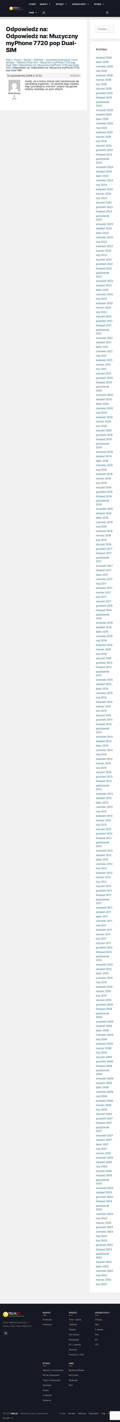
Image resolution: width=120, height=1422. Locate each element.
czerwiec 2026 (104, 66)
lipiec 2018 (102, 517)
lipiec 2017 (102, 574)
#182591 (75, 75)
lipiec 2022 (102, 289)
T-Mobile (99, 1329)
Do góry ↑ (8, 1418)
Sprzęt (60, 4)
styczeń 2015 (103, 715)
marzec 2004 (103, 1222)
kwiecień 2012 (104, 872)
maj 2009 (101, 1039)
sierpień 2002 (104, 1261)
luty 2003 (101, 1240)
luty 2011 (101, 938)
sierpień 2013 (104, 798)
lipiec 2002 (102, 1266)
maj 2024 (101, 184)
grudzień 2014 (104, 719)
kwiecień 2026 (104, 75)
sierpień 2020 (104, 399)
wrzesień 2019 (104, 451)
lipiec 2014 (102, 745)
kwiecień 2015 (104, 701)
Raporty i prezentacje (53, 1370)
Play (97, 1324)
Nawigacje (74, 1339)
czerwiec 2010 (104, 977)
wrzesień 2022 (104, 281)
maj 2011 (101, 925)
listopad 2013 (104, 781)
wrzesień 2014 (104, 736)
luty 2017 (101, 596)
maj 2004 (101, 1218)
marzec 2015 (103, 706)
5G (96, 1339)
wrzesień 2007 (104, 1135)
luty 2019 (101, 482)
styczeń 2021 (103, 373)
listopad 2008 (104, 1065)
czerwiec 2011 (104, 920)
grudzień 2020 (104, 377)
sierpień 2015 (103, 684)
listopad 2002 (104, 1249)
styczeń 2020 (104, 430)
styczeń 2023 (104, 259)
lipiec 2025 (102, 119)
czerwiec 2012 (104, 864)
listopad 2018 (104, 496)
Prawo (46, 1390)
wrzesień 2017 (104, 565)
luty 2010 (101, 995)
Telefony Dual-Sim (27, 62)
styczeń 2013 (103, 829)
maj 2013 (101, 811)
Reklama (47, 1400)
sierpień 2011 (103, 912)
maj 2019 (101, 469)
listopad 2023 (104, 211)
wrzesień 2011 (104, 907)
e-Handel (47, 1395)
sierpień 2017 (103, 570)
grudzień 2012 (104, 833)
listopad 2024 (104, 154)
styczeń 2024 (104, 202)
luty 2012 (101, 881)
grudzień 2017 (104, 548)
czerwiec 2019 (104, 465)
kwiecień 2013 (104, 815)
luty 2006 (101, 1166)
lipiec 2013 (102, 802)
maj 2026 (101, 70)
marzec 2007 (103, 1153)
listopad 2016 (104, 610)
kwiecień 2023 (104, 246)
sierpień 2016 (104, 627)
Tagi (103, 1413)
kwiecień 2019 (104, 474)
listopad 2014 (104, 724)
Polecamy (47, 1324)
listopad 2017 (104, 553)
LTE (96, 1344)
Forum (17, 59)
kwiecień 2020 (104, 417)
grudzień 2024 (104, 150)
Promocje (47, 1319)
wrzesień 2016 (104, 622)
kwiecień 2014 (104, 758)
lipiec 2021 (102, 346)
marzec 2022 (103, 307)
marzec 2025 (103, 136)
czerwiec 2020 (104, 408)
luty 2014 (101, 767)
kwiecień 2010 (104, 986)
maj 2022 (101, 298)
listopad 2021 (104, 325)
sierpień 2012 (103, 855)
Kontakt (71, 1413)
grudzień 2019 (104, 434)
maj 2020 (101, 412)
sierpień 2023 (104, 228)
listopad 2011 (103, 895)
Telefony (73, 1324)
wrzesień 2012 (104, 850)
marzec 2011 (103, 934)
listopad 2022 (104, 268)
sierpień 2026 (104, 57)
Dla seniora (74, 1334)
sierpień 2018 (103, 513)
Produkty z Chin (76, 1354)
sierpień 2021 (103, 342)
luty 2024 (101, 198)
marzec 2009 (103, 1048)
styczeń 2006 (104, 1171)
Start (32, 4)
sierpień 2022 (104, 285)
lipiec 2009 (102, 1030)
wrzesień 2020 (104, 394)
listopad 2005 (104, 1175)
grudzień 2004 (104, 1196)
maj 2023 (101, 241)
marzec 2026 (103, 79)
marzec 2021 (103, 364)
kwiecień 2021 (104, 360)
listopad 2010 (104, 952)
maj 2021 (101, 355)
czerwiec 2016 (104, 636)
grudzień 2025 (104, 93)
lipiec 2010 (102, 973)
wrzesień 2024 (104, 167)
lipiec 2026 (102, 62)
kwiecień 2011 (104, 929)
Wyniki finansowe (51, 1375)
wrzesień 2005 (104, 1188)
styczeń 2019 (103, 487)
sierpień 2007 (104, 1139)
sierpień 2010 (104, 969)
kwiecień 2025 (104, 132)
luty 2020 (101, 426)
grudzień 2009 (104, 1004)
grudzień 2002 (104, 1244)
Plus (97, 1334)
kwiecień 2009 (104, 1043)
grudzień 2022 (104, 263)
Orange (98, 1319)
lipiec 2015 (102, 688)
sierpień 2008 (104, 1083)
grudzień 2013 (104, 776)
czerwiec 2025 (104, 123)
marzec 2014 (103, 763)
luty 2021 (101, 369)
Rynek (97, 4)
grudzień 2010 (104, 947)
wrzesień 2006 (104, 1157)
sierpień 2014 (104, 741)
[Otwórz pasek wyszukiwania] (107, 12)
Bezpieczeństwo (76, 1370)
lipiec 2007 (102, 1144)
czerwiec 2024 (104, 180)
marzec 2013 (103, 820)
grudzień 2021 (104, 321)
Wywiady (47, 1385)
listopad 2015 (104, 667)
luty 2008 (101, 1109)
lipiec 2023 (102, 232)
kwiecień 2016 (104, 645)
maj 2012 (101, 868)
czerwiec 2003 (104, 1231)
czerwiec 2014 (104, 750)
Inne (31, 12)
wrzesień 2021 (104, 338)
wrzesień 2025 (104, 110)
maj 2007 (101, 1148)
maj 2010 (101, 982)
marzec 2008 (103, 1105)
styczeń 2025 (104, 145)
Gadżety (73, 1349)
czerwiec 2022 (104, 294)
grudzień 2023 (104, 207)
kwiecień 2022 (104, 303)
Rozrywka (73, 1375)
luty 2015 (101, 710)
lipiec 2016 (102, 631)
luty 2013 (101, 824)
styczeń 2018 (103, 544)
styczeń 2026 (104, 88)
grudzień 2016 (104, 605)
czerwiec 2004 (104, 1213)
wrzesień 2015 (104, 679)
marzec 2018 (103, 535)
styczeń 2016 (103, 658)
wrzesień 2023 (104, 224)
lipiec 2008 (102, 1087)
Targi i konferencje (51, 1380)
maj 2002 (101, 1275)
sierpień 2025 (104, 114)
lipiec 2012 (102, 859)
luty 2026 (101, 84)
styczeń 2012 (103, 886)
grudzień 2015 (104, 662)
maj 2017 (101, 583)
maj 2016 (101, 640)
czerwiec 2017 (104, 579)
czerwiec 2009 (104, 1034)
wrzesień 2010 (104, 964)
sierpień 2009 (104, 1025)
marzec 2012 (103, 877)
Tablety (72, 1329)
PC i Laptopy (75, 1344)
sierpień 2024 (104, 171)
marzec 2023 (103, 250)
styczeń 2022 (104, 316)
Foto (71, 1385)
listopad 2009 (104, 1008)
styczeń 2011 (103, 943)
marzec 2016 (103, 649)
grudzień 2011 (104, 890)
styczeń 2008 (104, 1114)
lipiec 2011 (102, 916)
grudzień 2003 (104, 1227)
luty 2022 (101, 312)
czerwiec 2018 (104, 522)
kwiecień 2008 (104, 1100)
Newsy (44, 4)
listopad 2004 (104, 1201)
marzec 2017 (103, 592)
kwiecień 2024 (104, 189)
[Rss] (5, 1333)
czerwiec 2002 (104, 1270)
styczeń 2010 (103, 1000)
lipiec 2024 (102, 175)
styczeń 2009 (104, 1057)
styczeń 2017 (103, 601)
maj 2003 (101, 1236)
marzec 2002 (103, 1279)
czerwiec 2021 (104, 351)
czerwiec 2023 (104, 237)
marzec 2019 (103, 478)
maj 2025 (101, 127)
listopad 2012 (104, 838)
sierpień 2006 (104, 1162)
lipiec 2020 (102, 403)
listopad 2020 (104, 382)
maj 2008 (101, 1096)
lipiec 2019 (102, 460)
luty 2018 (101, 540)
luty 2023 (101, 255)
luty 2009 (101, 1052)
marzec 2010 (103, 991)
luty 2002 (101, 1284)
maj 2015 (101, 697)
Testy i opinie (75, 1319)
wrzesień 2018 (104, 508)
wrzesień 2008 (104, 1078)
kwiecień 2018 (104, 531)
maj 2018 (101, 526)
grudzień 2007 (104, 1118)
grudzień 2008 (104, 1061)
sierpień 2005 (104, 1192)
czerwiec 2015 (104, 693)
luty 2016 (101, 653)
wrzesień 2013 (104, 793)
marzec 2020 (103, 421)
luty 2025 (101, 141)
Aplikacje (73, 1380)
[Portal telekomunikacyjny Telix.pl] (13, 1314)
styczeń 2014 (103, 772)
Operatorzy (79, 4)
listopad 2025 (104, 97)
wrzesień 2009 (104, 1021)
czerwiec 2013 (104, 807)
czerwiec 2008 (104, 1091)
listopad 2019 (104, 439)
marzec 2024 (103, 193)
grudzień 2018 (104, 491)
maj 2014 (101, 754)
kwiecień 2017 (104, 588)
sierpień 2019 (104, 456)
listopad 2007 (104, 1122)
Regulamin (94, 1413)
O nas (62, 1413)
